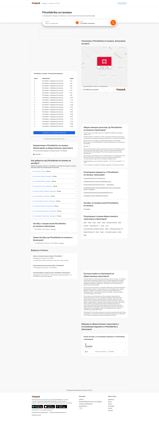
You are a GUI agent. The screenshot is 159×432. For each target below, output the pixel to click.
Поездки (110, 410)
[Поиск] (113, 22)
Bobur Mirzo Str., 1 (95, 225)
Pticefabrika (87, 209)
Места (110, 401)
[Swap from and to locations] (77, 22)
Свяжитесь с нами (36, 415)
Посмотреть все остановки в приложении (54, 132)
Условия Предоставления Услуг (40, 412)
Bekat (85, 222)
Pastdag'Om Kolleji (112, 222)
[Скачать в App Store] (49, 406)
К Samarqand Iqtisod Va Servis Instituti (94, 184)
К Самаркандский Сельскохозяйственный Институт (98, 192)
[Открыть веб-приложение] (61, 406)
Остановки (111, 406)
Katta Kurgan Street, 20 (116, 228)
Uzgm (102, 225)
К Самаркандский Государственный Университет (97, 181)
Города (110, 408)
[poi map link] (104, 70)
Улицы (110, 403)
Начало (47, 21)
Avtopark (86, 225)
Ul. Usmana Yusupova (111, 232)
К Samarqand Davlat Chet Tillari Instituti (94, 178)
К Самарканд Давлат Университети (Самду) (96, 195)
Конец (81, 21)
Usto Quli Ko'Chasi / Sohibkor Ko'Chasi (94, 228)
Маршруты (111, 399)
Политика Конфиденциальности (58, 412)
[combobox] (59, 23)
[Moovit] (36, 3)
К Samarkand (110, 184)
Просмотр (53, 229)
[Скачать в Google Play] (37, 406)
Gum (107, 225)
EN (80, 408)
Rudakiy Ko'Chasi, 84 (89, 232)
